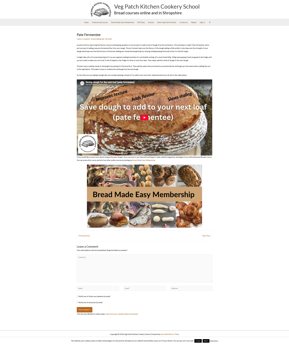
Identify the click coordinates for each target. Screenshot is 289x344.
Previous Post (83, 236)
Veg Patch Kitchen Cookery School (157, 6)
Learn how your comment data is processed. (122, 314)
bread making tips (97, 39)
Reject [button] (206, 341)
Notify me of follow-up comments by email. (94, 296)
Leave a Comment (83, 39)
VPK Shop (141, 22)
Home (86, 22)
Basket (193, 22)
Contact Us (183, 22)
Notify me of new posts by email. (91, 302)
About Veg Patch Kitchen (166, 22)
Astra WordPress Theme (170, 334)
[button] (210, 22)
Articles (151, 22)
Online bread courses (100, 22)
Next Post (207, 236)
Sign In (202, 22)
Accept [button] (198, 341)
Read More (214, 341)
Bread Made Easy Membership (122, 22)
